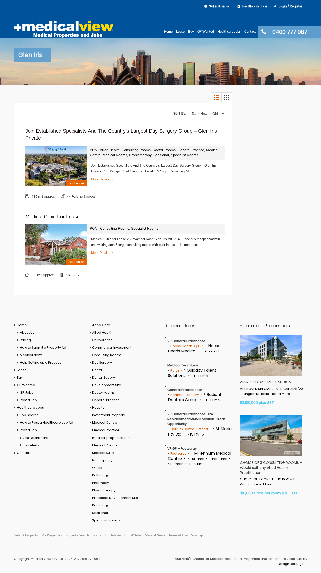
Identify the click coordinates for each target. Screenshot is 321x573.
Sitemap (197, 535)
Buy (191, 31)
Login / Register (290, 6)
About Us (27, 332)
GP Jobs (26, 392)
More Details (100, 179)
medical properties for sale (114, 437)
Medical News (31, 355)
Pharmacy (100, 482)
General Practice (106, 400)
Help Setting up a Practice (41, 362)
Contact (250, 31)
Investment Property (108, 415)
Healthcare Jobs (254, 6)
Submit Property (26, 535)
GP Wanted (205, 31)
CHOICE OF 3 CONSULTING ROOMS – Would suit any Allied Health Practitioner (271, 467)
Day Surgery (102, 362)
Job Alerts (31, 445)
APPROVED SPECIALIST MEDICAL (266, 382)
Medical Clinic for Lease (52, 216)
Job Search (29, 415)
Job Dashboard (35, 437)
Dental (97, 370)
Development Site (106, 385)
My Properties (51, 535)
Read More (281, 393)
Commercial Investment (111, 347)
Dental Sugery (103, 377)
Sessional (100, 512)
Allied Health (102, 332)
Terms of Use (178, 535)
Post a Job (28, 400)
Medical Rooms (104, 445)
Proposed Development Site (115, 497)
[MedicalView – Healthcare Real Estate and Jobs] (64, 28)
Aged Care (101, 325)
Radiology (100, 505)
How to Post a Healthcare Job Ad (46, 422)
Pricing (25, 340)
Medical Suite (103, 452)
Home (168, 31)
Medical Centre (104, 422)
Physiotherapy (103, 490)
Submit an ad (219, 6)
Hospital (98, 407)
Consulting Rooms (107, 355)
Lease (180, 31)
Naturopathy (102, 460)
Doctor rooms (103, 392)
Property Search (77, 535)
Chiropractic (102, 340)
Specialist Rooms (106, 520)
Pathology (100, 475)
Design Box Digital (292, 563)
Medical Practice (105, 430)
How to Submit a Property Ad (43, 347)
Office (97, 467)
